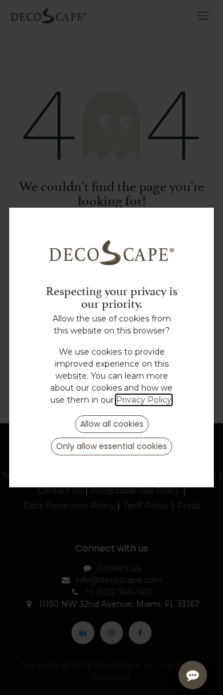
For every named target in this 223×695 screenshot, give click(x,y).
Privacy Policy (144, 400)
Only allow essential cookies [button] (111, 446)
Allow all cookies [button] (112, 424)
